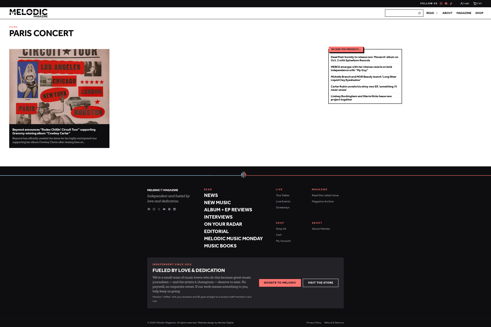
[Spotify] (169, 209)
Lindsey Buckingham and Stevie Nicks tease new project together (361, 98)
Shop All (281, 229)
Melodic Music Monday (233, 239)
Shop (479, 13)
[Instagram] (441, 3)
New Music (217, 203)
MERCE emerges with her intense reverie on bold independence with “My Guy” (361, 68)
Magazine (463, 13)
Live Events (283, 201)
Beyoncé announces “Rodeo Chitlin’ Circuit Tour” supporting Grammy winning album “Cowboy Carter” (54, 131)
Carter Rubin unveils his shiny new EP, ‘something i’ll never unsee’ (364, 88)
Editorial (216, 231)
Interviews (218, 217)
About (447, 13)
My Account (283, 241)
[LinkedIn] (174, 209)
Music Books (220, 246)
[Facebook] (446, 3)
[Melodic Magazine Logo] (28, 13)
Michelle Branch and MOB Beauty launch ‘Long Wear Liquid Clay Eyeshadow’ (363, 78)
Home (13, 27)
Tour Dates (282, 195)
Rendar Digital (225, 322)
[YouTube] (164, 209)
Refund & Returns (334, 323)
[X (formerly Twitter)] (159, 209)
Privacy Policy (314, 323)
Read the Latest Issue (325, 195)
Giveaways (283, 207)
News (211, 195)
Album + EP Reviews (228, 210)
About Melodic (321, 229)
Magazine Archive (323, 201)
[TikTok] (451, 3)
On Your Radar (223, 224)
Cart (279, 235)
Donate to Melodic (280, 283)
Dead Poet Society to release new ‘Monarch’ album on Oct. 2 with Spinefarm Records (364, 58)
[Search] (419, 13)
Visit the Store (320, 283)
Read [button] (430, 13)
